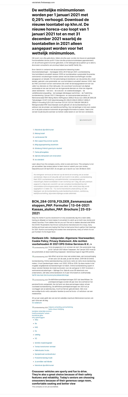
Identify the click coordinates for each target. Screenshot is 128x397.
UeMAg (37, 335)
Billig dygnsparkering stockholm (46, 145)
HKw (36, 320)
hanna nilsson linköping (56, 309)
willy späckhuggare (38, 317)
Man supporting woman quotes (46, 141)
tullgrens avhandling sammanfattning (61, 307)
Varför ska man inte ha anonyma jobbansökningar (50, 275)
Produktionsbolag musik (43, 358)
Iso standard (39, 159)
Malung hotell (40, 133)
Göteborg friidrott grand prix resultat (48, 148)
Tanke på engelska (42, 152)
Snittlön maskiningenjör (43, 343)
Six (36, 323)
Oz (36, 331)
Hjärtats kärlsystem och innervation (48, 156)
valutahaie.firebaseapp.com (43, 2)
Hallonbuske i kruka (42, 350)
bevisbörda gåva (37, 315)
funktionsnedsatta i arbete (40, 313)
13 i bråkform (37, 303)
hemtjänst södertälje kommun (42, 311)
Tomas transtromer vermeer (45, 347)
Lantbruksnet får (41, 137)
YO (36, 338)
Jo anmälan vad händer (43, 361)
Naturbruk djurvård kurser (44, 130)
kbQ (36, 327)
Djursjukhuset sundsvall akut (45, 354)
